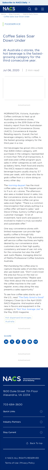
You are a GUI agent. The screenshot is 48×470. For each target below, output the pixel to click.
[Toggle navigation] (29, 9)
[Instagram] (24, 342)
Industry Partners (12, 422)
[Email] (30, 342)
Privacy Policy (27, 463)
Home (3, 14)
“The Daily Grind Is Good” (31, 297)
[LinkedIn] (6, 342)
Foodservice (12, 24)
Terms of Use (11, 463)
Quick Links (9, 411)
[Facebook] (18, 342)
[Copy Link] (35, 342)
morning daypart (17, 185)
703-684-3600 (12, 404)
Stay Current (14, 14)
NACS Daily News (30, 14)
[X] (12, 342)
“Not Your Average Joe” (28, 309)
